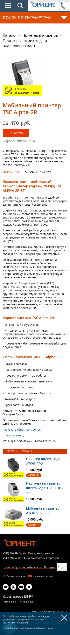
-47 (24, 558)
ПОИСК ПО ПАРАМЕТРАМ (27, 17)
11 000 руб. (34, 470)
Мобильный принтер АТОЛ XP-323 (43, 510)
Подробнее (9, 628)
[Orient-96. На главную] (43, 4)
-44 (24, 553)
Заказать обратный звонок (22, 429)
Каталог (10, 35)
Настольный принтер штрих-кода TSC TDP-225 (44, 488)
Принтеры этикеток (40, 35)
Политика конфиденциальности (48, 611)
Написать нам (13, 435)
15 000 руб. (34, 519)
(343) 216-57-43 (12, 553)
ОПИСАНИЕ (11, 172)
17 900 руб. (34, 499)
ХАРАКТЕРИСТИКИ (38, 172)
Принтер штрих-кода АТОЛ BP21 (43, 461)
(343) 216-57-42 (12, 558)
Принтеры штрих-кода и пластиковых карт (25, 43)
